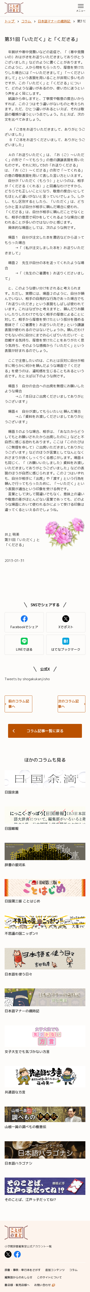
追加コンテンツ (55, 1270)
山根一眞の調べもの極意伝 (25, 1126)
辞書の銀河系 (15, 864)
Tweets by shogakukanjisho (27, 679)
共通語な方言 (15, 1092)
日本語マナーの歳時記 (22, 1011)
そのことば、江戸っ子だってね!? (30, 1199)
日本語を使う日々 (18, 974)
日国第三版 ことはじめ (22, 901)
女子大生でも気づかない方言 (27, 1051)
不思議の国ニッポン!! (21, 933)
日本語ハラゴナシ (18, 1163)
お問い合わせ (42, 1285)
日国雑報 (11, 828)
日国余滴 (11, 792)
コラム (73, 1270)
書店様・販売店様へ (17, 1285)
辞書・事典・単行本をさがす (23, 1270)
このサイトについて (49, 1277)
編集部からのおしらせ (18, 1277)
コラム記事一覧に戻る (45, 730)
